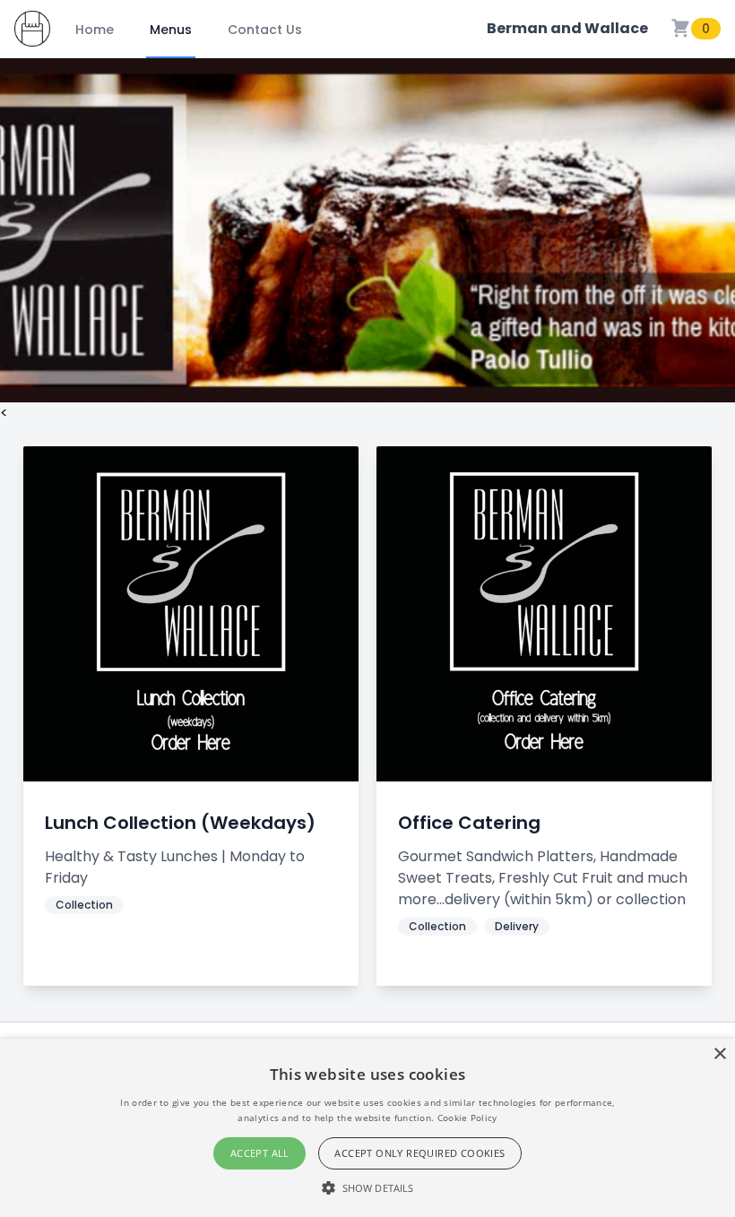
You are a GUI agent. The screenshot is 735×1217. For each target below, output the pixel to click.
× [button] (719, 1054)
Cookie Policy (467, 1117)
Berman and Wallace (567, 28)
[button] (367, 1187)
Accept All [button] (260, 1153)
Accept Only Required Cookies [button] (419, 1153)
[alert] (367, 1128)
